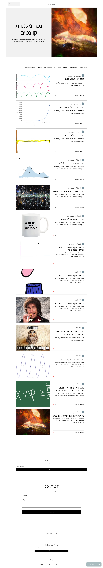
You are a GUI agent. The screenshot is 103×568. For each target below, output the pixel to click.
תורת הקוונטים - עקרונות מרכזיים (67, 68)
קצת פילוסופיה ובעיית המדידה (46, 68)
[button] (18, 68)
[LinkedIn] (52, 560)
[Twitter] (50, 560)
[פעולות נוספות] (53, 75)
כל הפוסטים (83, 68)
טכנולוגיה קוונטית (30, 68)
